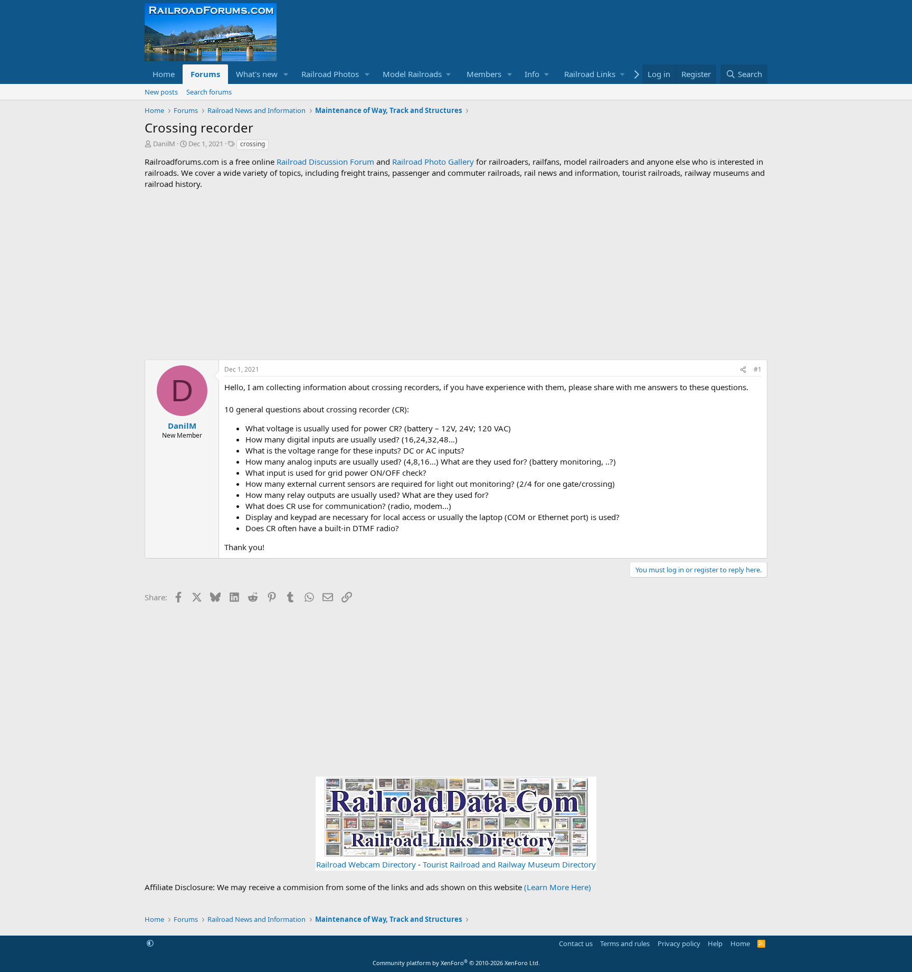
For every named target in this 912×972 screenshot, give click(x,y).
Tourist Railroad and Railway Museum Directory (509, 864)
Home (164, 74)
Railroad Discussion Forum (325, 161)
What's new (257, 74)
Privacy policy (679, 943)
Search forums (209, 92)
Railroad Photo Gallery (433, 161)
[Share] (743, 370)
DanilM (164, 143)
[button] (286, 74)
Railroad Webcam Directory (366, 864)
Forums (205, 74)
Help (715, 943)
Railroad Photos (330, 74)
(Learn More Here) (557, 887)
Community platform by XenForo (456, 963)
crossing (252, 143)
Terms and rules (625, 943)
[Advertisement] (456, 274)
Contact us (576, 943)
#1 (758, 369)
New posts (161, 92)
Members (484, 74)
